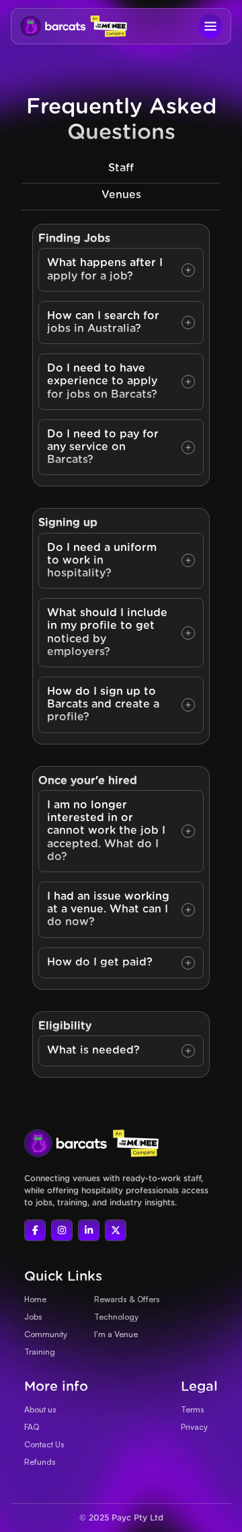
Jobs (33, 1317)
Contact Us (44, 1444)
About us (40, 1409)
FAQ (31, 1427)
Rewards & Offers (127, 1299)
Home (35, 1299)
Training (39, 1352)
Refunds (40, 1462)
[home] (49, 26)
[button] (210, 26)
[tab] (121, 172)
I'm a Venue (116, 1334)
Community (45, 1334)
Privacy (194, 1427)
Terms (192, 1409)
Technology (116, 1317)
